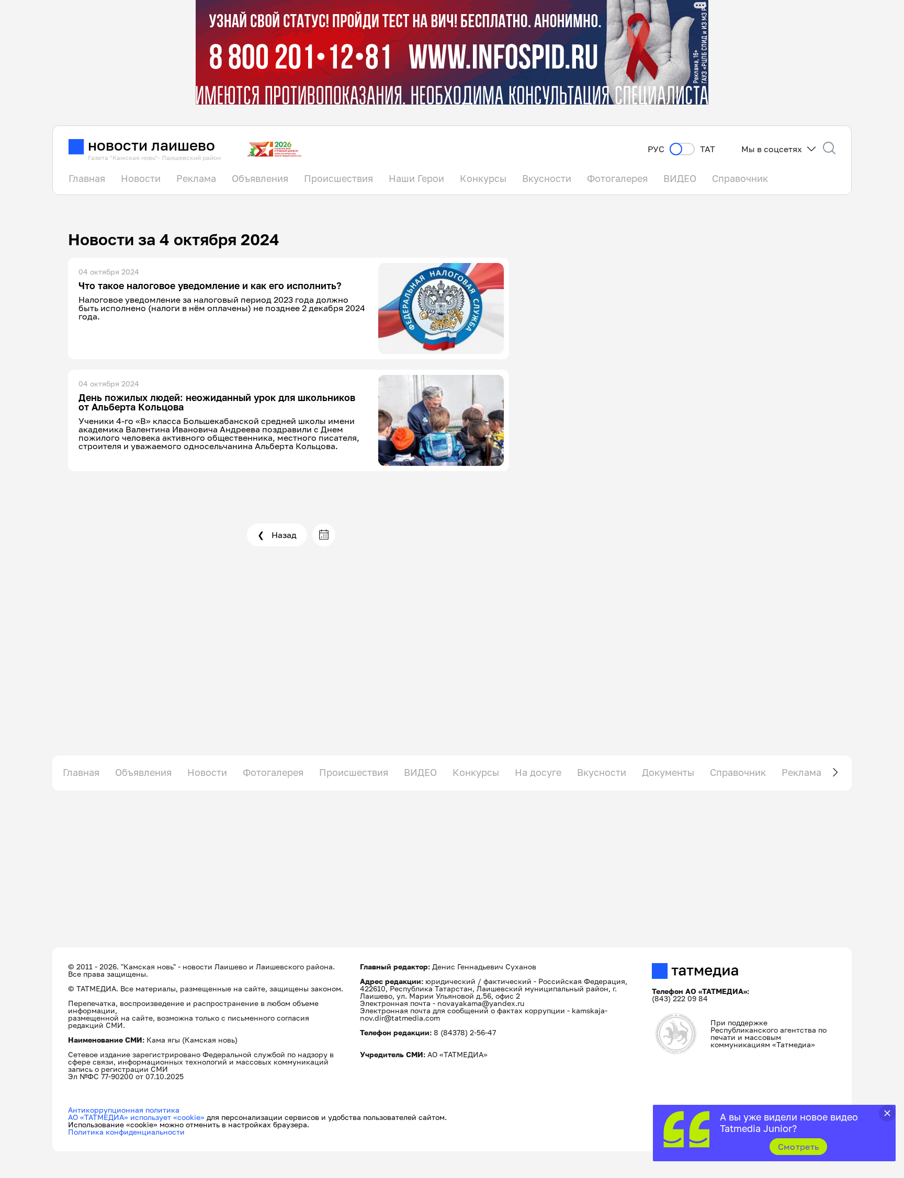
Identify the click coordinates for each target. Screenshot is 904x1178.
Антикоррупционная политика (123, 1109)
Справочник (740, 178)
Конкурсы (483, 178)
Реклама (196, 178)
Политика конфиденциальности (126, 1131)
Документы (668, 772)
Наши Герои (416, 178)
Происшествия (338, 178)
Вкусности (546, 178)
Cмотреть (798, 1146)
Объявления (260, 178)
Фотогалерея (617, 178)
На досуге (538, 772)
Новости (141, 178)
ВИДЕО (679, 178)
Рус (656, 149)
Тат (707, 149)
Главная (87, 178)
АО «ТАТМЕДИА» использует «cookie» (136, 1117)
